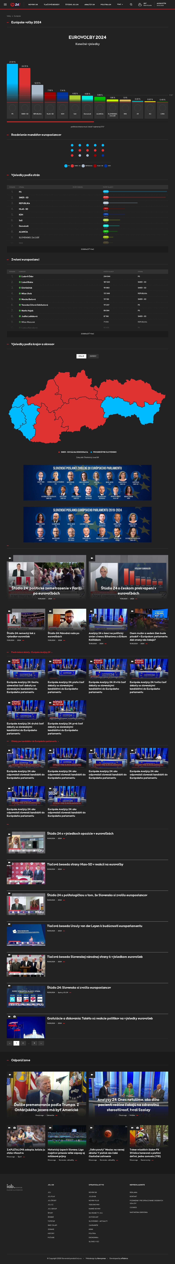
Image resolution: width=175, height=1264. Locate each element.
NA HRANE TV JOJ (96, 1213)
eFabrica (124, 1258)
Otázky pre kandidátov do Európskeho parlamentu (34, 741)
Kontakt (133, 1196)
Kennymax (101, 1258)
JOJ (49, 1192)
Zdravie (51, 1229)
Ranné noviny (94, 1209)
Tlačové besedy (52, 4)
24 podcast (93, 1217)
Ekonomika (93, 1237)
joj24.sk (92, 1196)
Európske (17, 16)
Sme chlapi (52, 1225)
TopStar (51, 1221)
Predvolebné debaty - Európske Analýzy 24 (30, 652)
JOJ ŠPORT (52, 1200)
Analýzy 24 (90, 4)
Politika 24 (106, 4)
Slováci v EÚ (94, 1242)
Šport (50, 1213)
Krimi (91, 1229)
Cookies (133, 1207)
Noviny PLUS (94, 1200)
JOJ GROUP (52, 1209)
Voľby (9, 16)
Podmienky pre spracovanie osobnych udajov (146, 1202)
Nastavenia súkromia (139, 1212)
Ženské (51, 1217)
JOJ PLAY (51, 1196)
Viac (119, 4)
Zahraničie (93, 1225)
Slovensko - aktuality (98, 1221)
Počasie (51, 1237)
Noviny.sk (33, 4)
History (51, 1233)
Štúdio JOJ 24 (72, 4)
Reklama (133, 1192)
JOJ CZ (50, 1205)
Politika (92, 1233)
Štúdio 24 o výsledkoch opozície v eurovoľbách (80, 833)
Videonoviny (94, 1205)
